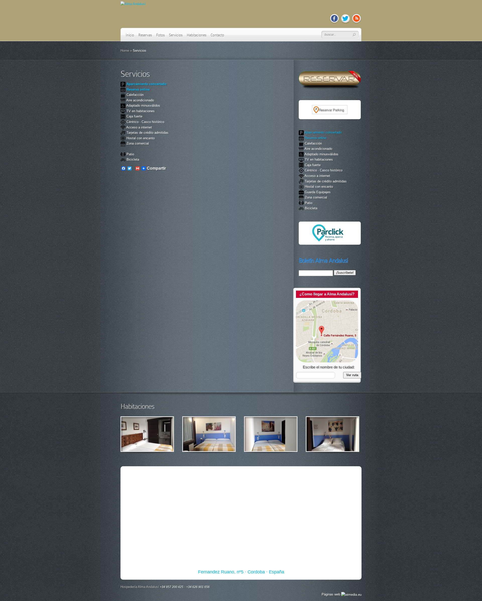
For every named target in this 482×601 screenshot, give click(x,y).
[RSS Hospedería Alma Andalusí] (356, 23)
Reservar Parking (331, 109)
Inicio (130, 35)
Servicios (176, 35)
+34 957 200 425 (171, 587)
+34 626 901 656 (198, 587)
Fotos (160, 35)
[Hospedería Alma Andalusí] (327, 361)
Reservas (145, 35)
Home (124, 50)
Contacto (217, 35)
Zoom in (136, 434)
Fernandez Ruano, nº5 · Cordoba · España (241, 571)
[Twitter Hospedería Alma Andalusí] (345, 23)
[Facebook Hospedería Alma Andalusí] (334, 23)
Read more (160, 434)
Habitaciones (196, 35)
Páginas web (331, 594)
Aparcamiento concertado (146, 84)
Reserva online (138, 89)
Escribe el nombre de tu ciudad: (328, 367)
